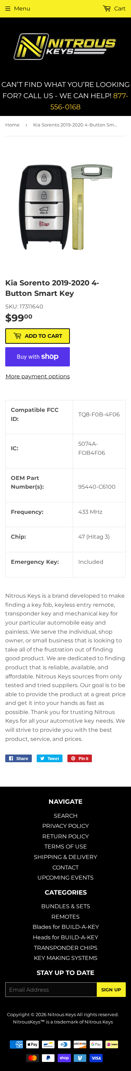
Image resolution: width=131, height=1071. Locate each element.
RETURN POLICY (65, 836)
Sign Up (111, 989)
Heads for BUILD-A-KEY (65, 937)
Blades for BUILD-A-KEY (65, 927)
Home (12, 125)
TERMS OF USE (65, 846)
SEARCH (66, 816)
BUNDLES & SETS (65, 906)
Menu (22, 8)
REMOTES (65, 916)
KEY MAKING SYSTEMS (65, 958)
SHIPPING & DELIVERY (65, 857)
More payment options (38, 376)
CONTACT (65, 867)
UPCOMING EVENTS (65, 877)
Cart (119, 8)
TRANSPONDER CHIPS (65, 948)
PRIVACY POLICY (65, 826)
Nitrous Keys (62, 1014)
